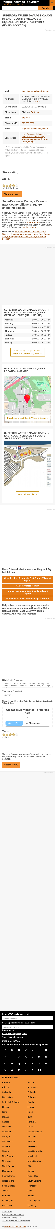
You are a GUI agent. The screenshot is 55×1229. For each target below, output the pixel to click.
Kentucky (32, 1122)
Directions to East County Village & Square (27, 598)
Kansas (5, 1122)
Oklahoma (7, 1171)
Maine (30, 1126)
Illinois (30, 1112)
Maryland (6, 1131)
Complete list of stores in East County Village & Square (27, 579)
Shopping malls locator (12, 1037)
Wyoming (32, 1205)
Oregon (31, 1171)
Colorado (32, 1092)
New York (6, 1161)
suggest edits (34, 150)
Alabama (6, 1082)
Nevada (5, 1151)
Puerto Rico (33, 1176)
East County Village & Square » (27, 352)
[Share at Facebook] (23, 164)
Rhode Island (8, 1181)
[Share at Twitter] (27, 164)
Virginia (31, 1195)
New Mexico (33, 1156)
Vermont (6, 1195)
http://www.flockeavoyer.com (35, 128)
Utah (30, 1190)
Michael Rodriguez (36, 147)
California (6, 1092)
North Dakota (8, 1166)
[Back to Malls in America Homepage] (25, 3)
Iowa (30, 1117)
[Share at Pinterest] (31, 164)
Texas (5, 1190)
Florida (31, 1102)
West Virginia (34, 1200)
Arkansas (32, 1087)
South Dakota (8, 1186)
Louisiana (6, 1126)
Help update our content (13, 1215)
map (37, 101)
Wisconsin (7, 1205)
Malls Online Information (15, 1226)
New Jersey (7, 1156)
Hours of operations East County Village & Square (27, 592)
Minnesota (32, 1136)
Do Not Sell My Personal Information (16, 1221)
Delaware (32, 1097)
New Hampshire (35, 1151)
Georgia (5, 1107)
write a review (33, 222)
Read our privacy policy (12, 1217)
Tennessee (33, 1186)
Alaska (31, 1082)
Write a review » (11, 194)
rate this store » (29, 227)
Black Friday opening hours (14, 1033)
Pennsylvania (8, 1176)
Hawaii (31, 1107)
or (27, 713)
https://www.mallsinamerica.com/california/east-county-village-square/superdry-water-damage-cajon (36, 138)
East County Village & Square (35, 91)
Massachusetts (35, 1131)
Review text (12, 680)
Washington (7, 1200)
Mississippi (7, 1141)
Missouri (31, 1141)
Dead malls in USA (11, 1041)
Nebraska (32, 1146)
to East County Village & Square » (27, 418)
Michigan (6, 1136)
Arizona (5, 1087)
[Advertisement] (27, 58)
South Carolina (34, 1181)
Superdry (26, 117)
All (39, 1070)
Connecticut (7, 1097)
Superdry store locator (21, 234)
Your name (12, 691)
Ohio (30, 1166)
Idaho (4, 1112)
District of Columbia (11, 1102)
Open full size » (27, 494)
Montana (6, 1146)
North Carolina (34, 1161)
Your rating (7, 731)
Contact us (7, 1212)
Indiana (5, 1117)
